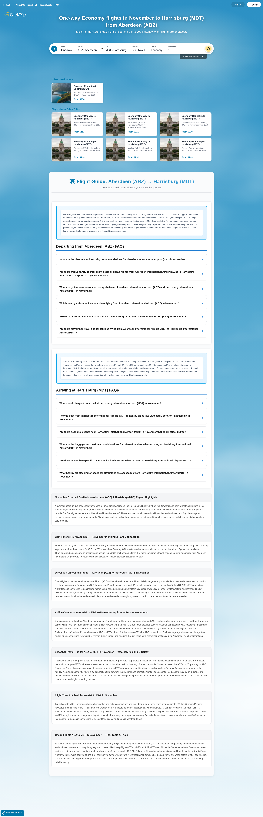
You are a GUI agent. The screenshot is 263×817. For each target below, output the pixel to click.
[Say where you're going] (54, 49)
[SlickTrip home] (18, 14)
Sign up (254, 4)
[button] (101, 48)
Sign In (238, 4)
